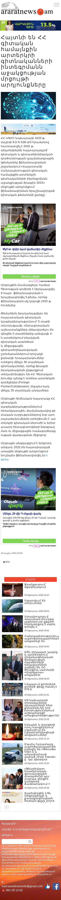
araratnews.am (10, 862)
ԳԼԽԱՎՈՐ (9, 823)
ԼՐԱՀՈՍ (30, 579)
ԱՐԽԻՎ (7, 835)
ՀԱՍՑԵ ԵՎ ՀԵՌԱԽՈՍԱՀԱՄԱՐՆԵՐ (27, 829)
